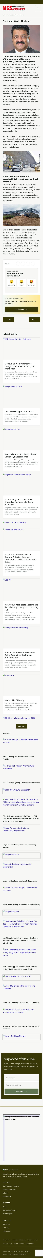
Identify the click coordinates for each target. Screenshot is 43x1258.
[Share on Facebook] (18, 264)
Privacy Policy (33, 1240)
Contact (6, 1228)
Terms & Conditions (18, 1240)
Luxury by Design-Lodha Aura (19, 411)
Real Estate (7, 1196)
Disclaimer (30, 1244)
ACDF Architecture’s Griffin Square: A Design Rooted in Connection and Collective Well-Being (21, 558)
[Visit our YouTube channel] (25, 2)
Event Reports (8, 1214)
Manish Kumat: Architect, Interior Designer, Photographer (20, 455)
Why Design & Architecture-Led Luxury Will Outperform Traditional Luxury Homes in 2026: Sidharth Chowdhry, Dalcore (21, 818)
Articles (5, 1193)
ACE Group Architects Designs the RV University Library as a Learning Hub (21, 607)
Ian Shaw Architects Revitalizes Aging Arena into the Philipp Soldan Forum (20, 655)
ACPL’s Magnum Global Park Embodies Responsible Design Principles (19, 502)
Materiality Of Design (15, 700)
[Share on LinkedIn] (23, 264)
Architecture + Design (11, 1186)
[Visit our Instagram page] (29, 2)
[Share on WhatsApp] (33, 264)
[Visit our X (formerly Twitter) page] (21, 2)
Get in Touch (21, 309)
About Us (6, 1240)
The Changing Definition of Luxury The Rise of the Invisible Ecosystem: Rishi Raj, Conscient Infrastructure (20, 940)
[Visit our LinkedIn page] (14, 2)
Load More (21, 726)
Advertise (6, 1224)
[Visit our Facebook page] (18, 2)
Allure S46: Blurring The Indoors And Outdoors (21, 1002)
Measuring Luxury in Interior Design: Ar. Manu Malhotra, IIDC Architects (20, 366)
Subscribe (6, 1231)
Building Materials (9, 1189)
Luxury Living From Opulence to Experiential (20, 881)
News (5, 1207)
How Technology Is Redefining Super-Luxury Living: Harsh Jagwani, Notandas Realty (20, 967)
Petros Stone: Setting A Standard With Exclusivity (21, 904)
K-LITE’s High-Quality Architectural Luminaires (21, 782)
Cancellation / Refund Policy (13, 1244)
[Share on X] (28, 264)
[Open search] (33, 8)
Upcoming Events (9, 1210)
